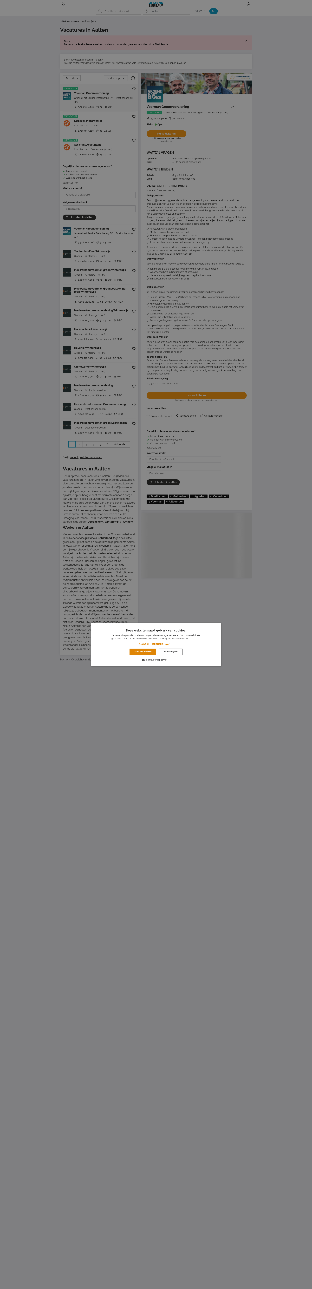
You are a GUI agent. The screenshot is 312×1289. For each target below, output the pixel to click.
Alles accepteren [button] (142, 652)
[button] (156, 644)
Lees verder (194, 639)
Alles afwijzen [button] (170, 652)
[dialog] (156, 644)
